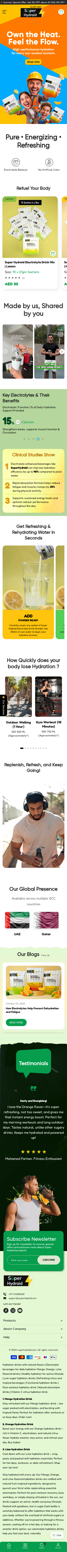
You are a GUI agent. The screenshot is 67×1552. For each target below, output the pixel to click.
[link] (33, 64)
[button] (61, 12)
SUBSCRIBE (49, 1260)
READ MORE (16, 1022)
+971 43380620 (16, 1294)
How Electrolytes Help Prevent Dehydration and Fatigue (32, 1010)
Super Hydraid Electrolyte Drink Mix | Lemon (30, 264)
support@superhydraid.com (23, 1298)
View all (45, 955)
